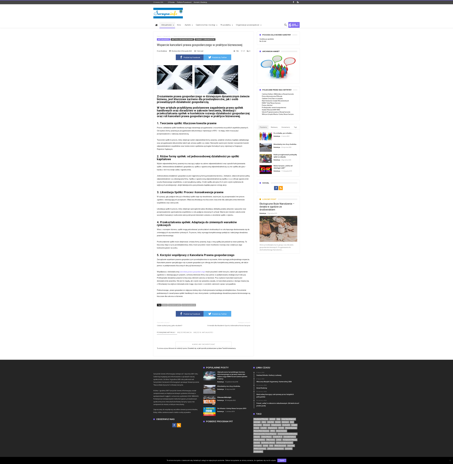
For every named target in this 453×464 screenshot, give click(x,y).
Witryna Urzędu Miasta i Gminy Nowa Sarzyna (278, 114)
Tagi (295, 127)
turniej (265, 446)
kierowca (285, 422)
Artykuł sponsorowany (182, 39)
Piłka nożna (271, 440)
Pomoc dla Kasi (267, 105)
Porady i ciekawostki (205, 39)
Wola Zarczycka (280, 446)
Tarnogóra (257, 446)
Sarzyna (257, 443)
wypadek (291, 446)
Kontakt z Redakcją (200, 2)
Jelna (264, 422)
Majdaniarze (272, 428)
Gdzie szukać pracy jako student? (169, 324)
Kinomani (266, 425)
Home (159, 36)
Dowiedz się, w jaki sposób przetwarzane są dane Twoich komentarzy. (212, 348)
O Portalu (171, 2)
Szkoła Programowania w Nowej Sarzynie (276, 112)
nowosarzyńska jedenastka (287, 434)
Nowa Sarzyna (281, 431)
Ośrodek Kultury (289, 437)
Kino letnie (257, 425)
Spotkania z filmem (268, 443)
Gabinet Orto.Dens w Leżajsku (272, 98)
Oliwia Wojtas (266, 437)
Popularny (263, 127)
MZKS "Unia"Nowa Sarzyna (271, 103)
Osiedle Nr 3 (277, 437)
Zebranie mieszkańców (275, 448)
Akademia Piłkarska (261, 419)
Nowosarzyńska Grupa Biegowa (265, 434)
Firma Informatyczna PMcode (272, 96)
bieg (278, 419)
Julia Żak (271, 422)
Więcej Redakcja (184, 332)
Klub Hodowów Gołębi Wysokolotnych (275, 101)
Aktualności (167, 36)
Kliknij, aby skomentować (203, 344)
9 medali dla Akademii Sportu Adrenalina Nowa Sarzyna (229, 324)
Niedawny (274, 127)
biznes (165, 305)
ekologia (257, 422)
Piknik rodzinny (259, 440)
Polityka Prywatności (184, 2)
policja (279, 440)
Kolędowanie (276, 425)
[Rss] (298, 2)
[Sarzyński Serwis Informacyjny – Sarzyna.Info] (168, 7)
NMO (273, 431)
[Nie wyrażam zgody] (450, 460)
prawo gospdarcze (188, 305)
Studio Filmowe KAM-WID (271, 110)
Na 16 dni (263, 41)
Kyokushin (286, 425)
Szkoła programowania (284, 443)
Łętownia (288, 448)
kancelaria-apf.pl (174, 305)
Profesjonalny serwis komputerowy (274, 107)
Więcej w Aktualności (203, 332)
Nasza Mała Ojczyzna (261, 431)
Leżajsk (294, 425)
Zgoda (282, 460)
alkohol (272, 419)
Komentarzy (286, 127)
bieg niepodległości (288, 419)
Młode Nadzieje (291, 428)
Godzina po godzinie (267, 39)
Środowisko (258, 451)
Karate (278, 422)
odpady (257, 437)
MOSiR (281, 428)
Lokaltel (263, 428)
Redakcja (164, 51)
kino (291, 422)
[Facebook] (293, 2)
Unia (271, 446)
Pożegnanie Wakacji (290, 440)
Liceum (256, 428)
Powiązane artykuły (166, 332)
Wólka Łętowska (260, 448)
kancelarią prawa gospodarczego (192, 272)
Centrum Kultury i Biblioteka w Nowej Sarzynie (278, 94)
